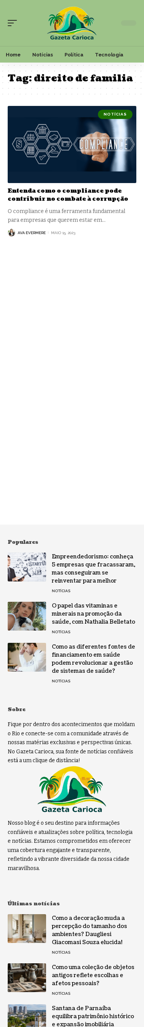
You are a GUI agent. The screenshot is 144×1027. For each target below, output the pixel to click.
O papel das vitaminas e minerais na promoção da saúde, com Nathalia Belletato (93, 614)
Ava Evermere (32, 233)
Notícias (115, 114)
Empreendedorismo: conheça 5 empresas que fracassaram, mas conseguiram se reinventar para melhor (93, 568)
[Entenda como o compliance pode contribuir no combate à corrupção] (72, 144)
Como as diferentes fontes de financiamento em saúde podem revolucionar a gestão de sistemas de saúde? (93, 659)
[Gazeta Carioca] (72, 23)
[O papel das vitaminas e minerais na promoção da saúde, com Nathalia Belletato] (27, 616)
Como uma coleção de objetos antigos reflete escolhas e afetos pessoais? (93, 975)
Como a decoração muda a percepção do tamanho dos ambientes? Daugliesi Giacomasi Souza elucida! (89, 930)
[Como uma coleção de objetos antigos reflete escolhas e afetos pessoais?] (27, 977)
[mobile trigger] (14, 23)
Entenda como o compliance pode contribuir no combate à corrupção (68, 195)
